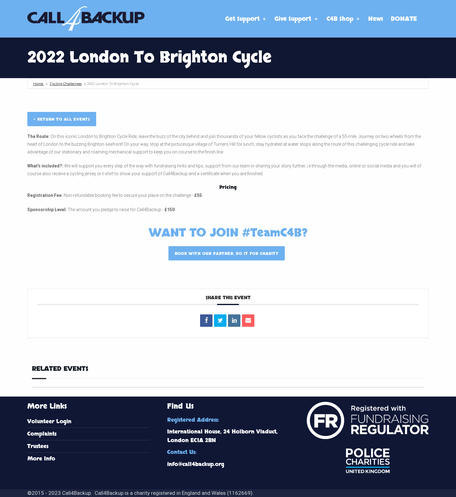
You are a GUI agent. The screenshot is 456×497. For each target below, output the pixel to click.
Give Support (293, 19)
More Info (41, 458)
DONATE (404, 19)
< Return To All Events (62, 119)
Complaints (41, 433)
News (375, 19)
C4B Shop (339, 19)
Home (38, 84)
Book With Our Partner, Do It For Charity (227, 253)
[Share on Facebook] (206, 320)
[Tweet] (220, 320)
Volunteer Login (49, 421)
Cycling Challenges (66, 84)
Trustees (37, 446)
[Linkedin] (234, 320)
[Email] (248, 320)
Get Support (242, 19)
